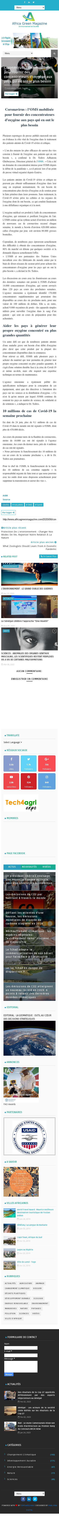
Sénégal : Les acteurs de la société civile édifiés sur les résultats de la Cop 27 (36, 1410)
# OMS (29, 504)
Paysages (36, 1308)
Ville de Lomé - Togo (26, 1262)
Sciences (24, 1313)
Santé (6, 631)
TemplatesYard (28, 1505)
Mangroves (11, 1308)
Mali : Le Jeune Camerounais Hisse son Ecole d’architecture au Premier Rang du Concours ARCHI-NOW (36, 1426)
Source (6, 499)
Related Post (10, 556)
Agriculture (26, 1283)
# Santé (38, 504)
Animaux (40, 1283)
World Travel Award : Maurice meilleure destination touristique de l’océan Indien (35, 1212)
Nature (24, 1308)
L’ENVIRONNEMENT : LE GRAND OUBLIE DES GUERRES (27, 588)
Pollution (10, 1313)
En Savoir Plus (49, 556)
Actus (12, 867)
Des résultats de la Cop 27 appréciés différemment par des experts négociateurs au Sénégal (36, 1395)
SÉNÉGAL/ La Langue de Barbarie (32, 1225)
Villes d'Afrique (13, 1318)
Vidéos (47, 867)
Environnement (11, 566)
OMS (40, 161)
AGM (5, 495)
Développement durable (17, 1298)
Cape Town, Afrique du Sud (29, 1237)
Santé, (25, 88)
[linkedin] (29, 2)
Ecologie (38, 1298)
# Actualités (17, 504)
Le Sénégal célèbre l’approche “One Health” (24, 621)
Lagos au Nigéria (25, 1249)
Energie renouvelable (16, 1303)
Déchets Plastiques (15, 1293)
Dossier (37, 1288)
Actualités (8, 598)
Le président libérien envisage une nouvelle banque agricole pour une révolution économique (29, 880)
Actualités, (11, 88)
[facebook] (24, 2)
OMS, (19, 88)
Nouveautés (29, 867)
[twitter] (33, 2)
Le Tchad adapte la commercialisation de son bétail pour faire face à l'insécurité (29, 953)
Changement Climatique (17, 1288)
